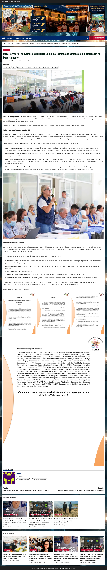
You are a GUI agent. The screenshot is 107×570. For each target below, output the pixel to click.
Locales (32, 514)
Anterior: (26, 489)
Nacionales (7, 514)
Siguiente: (81, 489)
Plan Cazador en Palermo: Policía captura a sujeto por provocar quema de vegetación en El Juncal (66, 521)
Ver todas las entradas (39, 479)
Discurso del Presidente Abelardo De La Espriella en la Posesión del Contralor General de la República (14, 556)
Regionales (6, 49)
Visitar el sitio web (23, 479)
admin (6, 61)
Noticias (9, 38)
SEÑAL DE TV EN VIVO (99, 38)
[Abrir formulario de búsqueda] (87, 38)
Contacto (29, 38)
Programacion (20, 38)
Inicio (3, 38)
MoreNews (63, 568)
